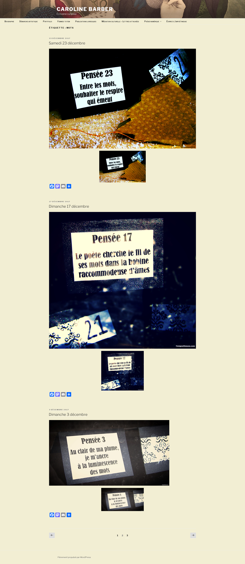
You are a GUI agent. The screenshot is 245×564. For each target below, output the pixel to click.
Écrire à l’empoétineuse (176, 21)
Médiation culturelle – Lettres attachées (120, 21)
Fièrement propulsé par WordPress (74, 557)
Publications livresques (85, 21)
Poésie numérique (151, 21)
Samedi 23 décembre (67, 43)
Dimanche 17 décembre (69, 206)
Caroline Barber (85, 9)
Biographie (9, 21)
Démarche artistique (28, 21)
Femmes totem (63, 21)
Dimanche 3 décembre (68, 414)
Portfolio (47, 21)
